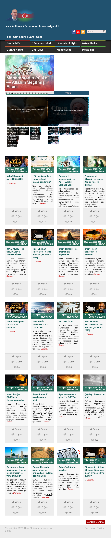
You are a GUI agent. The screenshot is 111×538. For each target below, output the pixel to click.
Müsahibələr (89, 43)
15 (47, 93)
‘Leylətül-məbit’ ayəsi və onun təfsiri (40, 397)
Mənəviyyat (64, 49)
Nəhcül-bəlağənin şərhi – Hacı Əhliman (15, 324)
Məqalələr (88, 49)
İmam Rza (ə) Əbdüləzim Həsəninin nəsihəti (16, 397)
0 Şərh (19, 216)
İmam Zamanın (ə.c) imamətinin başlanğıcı (68, 252)
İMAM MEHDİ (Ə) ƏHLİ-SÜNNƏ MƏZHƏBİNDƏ (15, 252)
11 (35, 93)
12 (38, 93)
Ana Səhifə (13, 43)
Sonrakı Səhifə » (96, 522)
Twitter (100, 528)
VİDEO (68, 93)
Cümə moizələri (41, 43)
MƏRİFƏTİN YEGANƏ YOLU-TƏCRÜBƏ (41, 324)
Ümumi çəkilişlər (67, 43)
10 (32, 93)
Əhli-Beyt (37, 49)
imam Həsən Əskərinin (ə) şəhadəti (91, 252)
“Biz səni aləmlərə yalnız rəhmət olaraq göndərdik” (42, 179)
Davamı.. (12, 183)
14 (44, 93)
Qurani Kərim (15, 49)
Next (50, 73)
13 (41, 93)
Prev (8, 73)
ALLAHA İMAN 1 (67, 321)
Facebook (90, 528)
